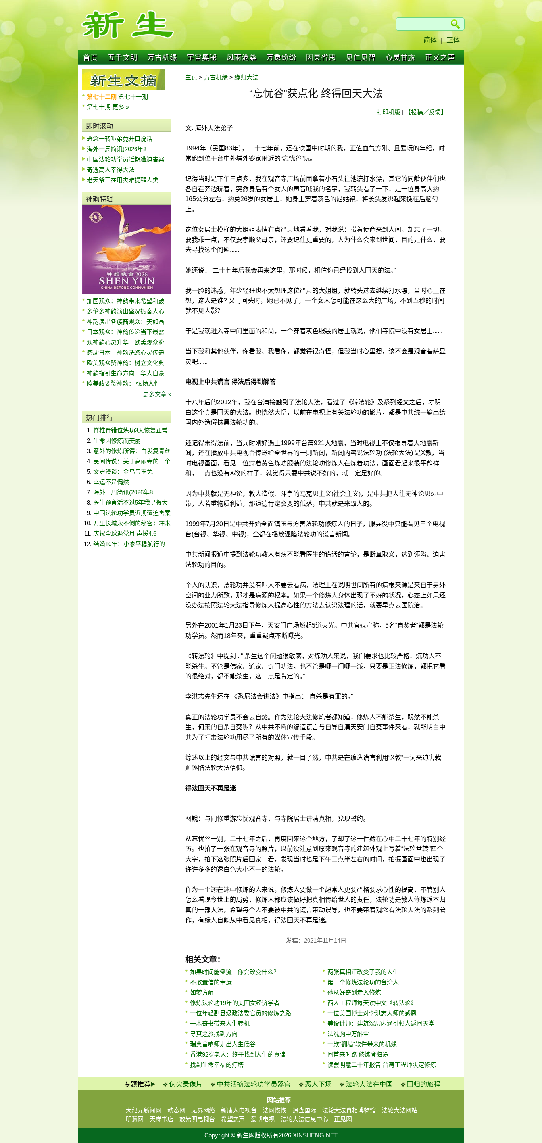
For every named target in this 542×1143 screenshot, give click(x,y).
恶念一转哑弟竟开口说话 (119, 138)
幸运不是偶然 (111, 481)
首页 (90, 57)
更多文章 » (157, 394)
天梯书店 (161, 1119)
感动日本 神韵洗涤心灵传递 (125, 352)
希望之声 (233, 1119)
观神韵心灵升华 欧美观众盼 (125, 342)
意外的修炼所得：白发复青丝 (132, 451)
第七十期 (99, 107)
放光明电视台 (197, 1119)
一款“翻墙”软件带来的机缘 (362, 1044)
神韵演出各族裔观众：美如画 (125, 321)
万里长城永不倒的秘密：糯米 (132, 523)
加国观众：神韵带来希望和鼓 (125, 301)
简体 (430, 40)
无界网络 (203, 1110)
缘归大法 (246, 77)
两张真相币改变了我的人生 (363, 971)
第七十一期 (133, 96)
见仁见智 (361, 57)
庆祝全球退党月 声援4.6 (124, 533)
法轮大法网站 (399, 1110)
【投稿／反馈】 (426, 112)
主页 (191, 77)
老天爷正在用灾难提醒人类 (122, 180)
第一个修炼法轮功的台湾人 (363, 982)
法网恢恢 (274, 1110)
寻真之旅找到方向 (214, 1033)
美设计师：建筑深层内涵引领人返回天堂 (380, 1023)
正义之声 (440, 57)
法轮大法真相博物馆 (349, 1110)
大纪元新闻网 (143, 1110)
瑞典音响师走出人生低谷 (223, 1044)
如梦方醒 (202, 992)
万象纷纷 (281, 57)
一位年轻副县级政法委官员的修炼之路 (240, 1013)
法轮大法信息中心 (304, 1119)
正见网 (343, 1119)
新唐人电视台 (239, 1110)
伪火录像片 (186, 1084)
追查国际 (304, 1110)
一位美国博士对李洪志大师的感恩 (372, 1013)
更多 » (120, 107)
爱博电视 (263, 1119)
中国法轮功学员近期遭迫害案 (125, 159)
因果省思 (321, 57)
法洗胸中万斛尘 (348, 1033)
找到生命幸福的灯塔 (217, 1064)
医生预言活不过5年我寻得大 (130, 502)
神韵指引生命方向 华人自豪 (125, 373)
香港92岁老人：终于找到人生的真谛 (238, 1054)
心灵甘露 (400, 57)
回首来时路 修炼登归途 (357, 1054)
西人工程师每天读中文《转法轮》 (372, 1002)
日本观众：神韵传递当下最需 (125, 331)
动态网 (176, 1110)
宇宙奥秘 (202, 57)
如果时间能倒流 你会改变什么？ (234, 971)
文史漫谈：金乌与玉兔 (123, 471)
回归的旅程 (423, 1084)
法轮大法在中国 (369, 1084)
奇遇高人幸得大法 (111, 169)
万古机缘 (162, 57)
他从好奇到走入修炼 (354, 992)
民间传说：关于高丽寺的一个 (132, 461)
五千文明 (123, 57)
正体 (453, 40)
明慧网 (135, 1119)
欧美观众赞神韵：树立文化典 (125, 362)
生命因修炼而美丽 (117, 440)
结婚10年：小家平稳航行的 (129, 543)
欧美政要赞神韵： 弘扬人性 (123, 383)
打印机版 (388, 112)
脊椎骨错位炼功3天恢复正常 (130, 430)
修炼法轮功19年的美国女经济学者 (235, 1002)
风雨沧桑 (242, 57)
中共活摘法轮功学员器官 (254, 1084)
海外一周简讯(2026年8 (116, 149)
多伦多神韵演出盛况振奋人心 (125, 311)
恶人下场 (318, 1084)
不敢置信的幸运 (211, 982)
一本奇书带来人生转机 (220, 1023)
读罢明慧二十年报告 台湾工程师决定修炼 (381, 1064)
